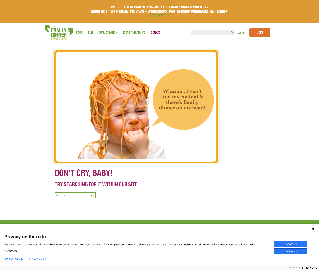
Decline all (290, 251)
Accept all (291, 243)
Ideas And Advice (134, 32)
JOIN (260, 32)
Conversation (108, 32)
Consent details (13, 258)
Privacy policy (37, 258)
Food (79, 32)
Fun (90, 32)
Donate (155, 32)
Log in (241, 32)
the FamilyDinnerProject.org (59, 32)
